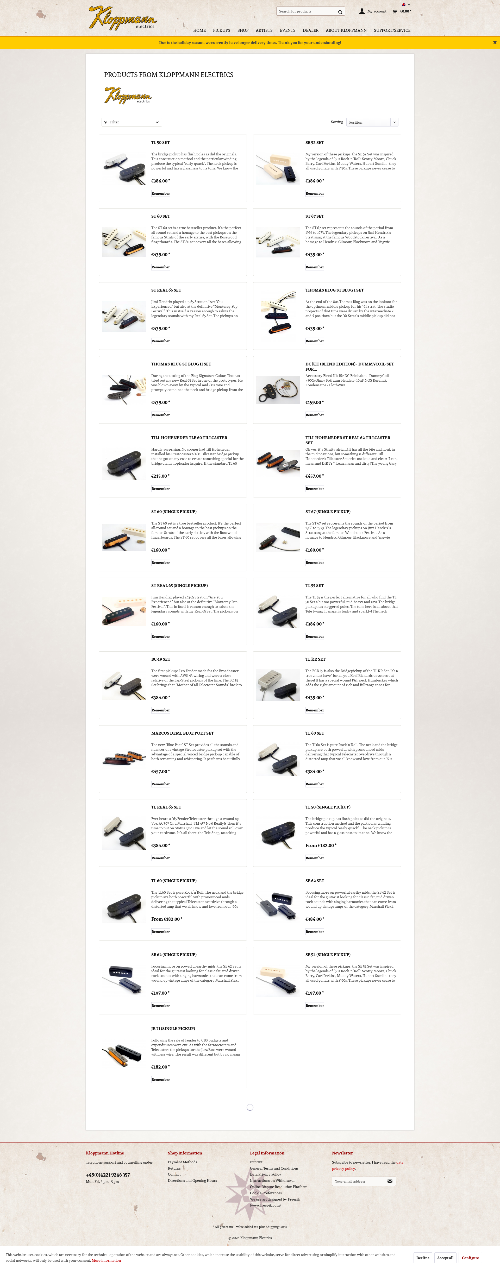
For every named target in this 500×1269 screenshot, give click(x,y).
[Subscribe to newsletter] (390, 1181)
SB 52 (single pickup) (328, 955)
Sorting (337, 122)
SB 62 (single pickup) (174, 955)
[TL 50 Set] (124, 168)
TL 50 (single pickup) (328, 807)
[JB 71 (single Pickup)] (124, 1054)
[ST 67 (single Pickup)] (278, 537)
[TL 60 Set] (278, 759)
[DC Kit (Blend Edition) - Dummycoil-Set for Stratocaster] (278, 390)
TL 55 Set (314, 586)
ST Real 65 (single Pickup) (179, 586)
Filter (114, 122)
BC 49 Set (160, 659)
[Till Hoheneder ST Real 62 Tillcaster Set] (278, 463)
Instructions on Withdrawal (272, 1180)
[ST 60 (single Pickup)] (124, 537)
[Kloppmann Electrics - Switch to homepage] (123, 11)
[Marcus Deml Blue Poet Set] (124, 759)
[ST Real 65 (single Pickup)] (124, 611)
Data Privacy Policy (265, 1174)
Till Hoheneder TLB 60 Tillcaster (189, 438)
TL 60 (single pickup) (174, 881)
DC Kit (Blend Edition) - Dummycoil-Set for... (349, 367)
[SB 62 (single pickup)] (124, 980)
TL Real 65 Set (166, 807)
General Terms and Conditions (274, 1168)
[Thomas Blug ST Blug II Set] (124, 390)
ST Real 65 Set (166, 290)
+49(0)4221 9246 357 (108, 1175)
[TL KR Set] (278, 685)
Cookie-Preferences (266, 1193)
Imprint (256, 1162)
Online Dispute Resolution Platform (278, 1187)
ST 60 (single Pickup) (174, 512)
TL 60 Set (314, 733)
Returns (174, 1168)
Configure (470, 1258)
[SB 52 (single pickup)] (278, 980)
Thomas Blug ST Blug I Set (334, 290)
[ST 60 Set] (124, 242)
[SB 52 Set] (278, 168)
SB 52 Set (314, 143)
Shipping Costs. (277, 1226)
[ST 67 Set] (278, 242)
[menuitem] (310, 11)
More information (106, 1260)
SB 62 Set (314, 881)
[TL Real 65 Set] (124, 833)
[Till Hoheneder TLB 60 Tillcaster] (124, 463)
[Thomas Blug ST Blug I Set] (278, 316)
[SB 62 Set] (278, 906)
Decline (422, 1258)
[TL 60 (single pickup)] (124, 906)
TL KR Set (315, 659)
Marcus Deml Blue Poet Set (182, 733)
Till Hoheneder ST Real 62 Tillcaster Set (347, 440)
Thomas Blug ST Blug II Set (181, 364)
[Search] (340, 12)
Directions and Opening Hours (192, 1180)
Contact (174, 1174)
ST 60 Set (160, 216)
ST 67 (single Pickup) (328, 512)
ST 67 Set (314, 216)
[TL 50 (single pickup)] (278, 833)
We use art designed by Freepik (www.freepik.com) (275, 1202)
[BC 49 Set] (124, 685)
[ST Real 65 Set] (124, 316)
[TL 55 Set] (278, 611)
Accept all (445, 1258)
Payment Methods (182, 1162)
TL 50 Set (160, 143)
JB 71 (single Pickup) (173, 1029)
